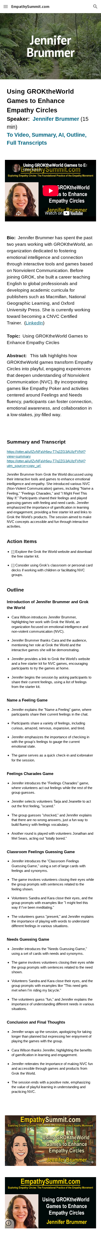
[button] (5, 6)
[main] (50, 46)
